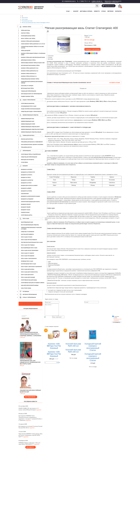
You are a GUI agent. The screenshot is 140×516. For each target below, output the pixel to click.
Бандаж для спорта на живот (29, 185)
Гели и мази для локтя (27, 274)
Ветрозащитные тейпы (27, 88)
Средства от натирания (27, 231)
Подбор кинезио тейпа (27, 96)
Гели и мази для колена (27, 269)
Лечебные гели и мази (27, 261)
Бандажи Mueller (26, 204)
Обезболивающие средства (30, 115)
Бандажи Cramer (25, 207)
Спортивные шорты (26, 215)
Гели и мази (26, 218)
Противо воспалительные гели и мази (32, 242)
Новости (97, 11)
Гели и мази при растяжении (29, 239)
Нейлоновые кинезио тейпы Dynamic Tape (32, 62)
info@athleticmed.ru (70, 1)
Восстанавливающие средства (30, 225)
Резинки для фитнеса (27, 139)
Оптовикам (26, 291)
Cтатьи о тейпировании (29, 297)
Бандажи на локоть (26, 174)
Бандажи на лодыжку (27, 199)
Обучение (110, 11)
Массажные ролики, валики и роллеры (32, 144)
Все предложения (30, 397)
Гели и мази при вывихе (27, 255)
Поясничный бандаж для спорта (30, 201)
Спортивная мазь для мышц (29, 280)
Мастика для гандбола (27, 234)
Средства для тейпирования (29, 157)
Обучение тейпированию (30, 294)
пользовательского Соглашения (117, 319)
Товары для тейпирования (28, 91)
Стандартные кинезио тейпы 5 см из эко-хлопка (32, 47)
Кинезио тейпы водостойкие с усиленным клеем (33, 54)
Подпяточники (25, 212)
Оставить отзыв (114, 82)
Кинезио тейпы (27, 26)
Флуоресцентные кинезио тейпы (30, 65)
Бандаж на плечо (26, 177)
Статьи (103, 11)
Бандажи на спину (26, 182)
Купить (58, 362)
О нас (68, 11)
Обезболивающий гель (27, 118)
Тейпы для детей (25, 50)
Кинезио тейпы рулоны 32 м (29, 76)
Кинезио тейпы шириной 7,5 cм (29, 68)
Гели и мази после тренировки (29, 250)
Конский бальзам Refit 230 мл (73, 344)
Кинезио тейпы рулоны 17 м (28, 73)
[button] (71, 11)
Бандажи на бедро (26, 188)
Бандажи (25, 165)
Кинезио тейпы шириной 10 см (29, 71)
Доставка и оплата (86, 11)
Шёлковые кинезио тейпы (28, 60)
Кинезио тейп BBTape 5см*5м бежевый (54, 345)
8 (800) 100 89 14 (97, 1)
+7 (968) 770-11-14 (84, 1)
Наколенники (25, 193)
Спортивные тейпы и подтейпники (31, 154)
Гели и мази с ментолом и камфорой (31, 266)
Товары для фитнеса (28, 135)
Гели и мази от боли (26, 237)
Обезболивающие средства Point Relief (32, 129)
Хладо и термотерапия (29, 100)
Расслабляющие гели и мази (29, 247)
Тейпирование (27, 150)
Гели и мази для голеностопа (29, 272)
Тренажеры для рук (26, 147)
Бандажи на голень (26, 191)
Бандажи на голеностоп (28, 172)
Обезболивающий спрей (28, 124)
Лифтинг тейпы (25, 33)
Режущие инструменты (27, 159)
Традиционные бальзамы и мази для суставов (31, 228)
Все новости (30, 447)
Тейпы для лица (25, 30)
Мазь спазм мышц (26, 288)
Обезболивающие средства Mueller (31, 132)
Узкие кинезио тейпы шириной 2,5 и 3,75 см (33, 44)
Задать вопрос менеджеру (31, 304)
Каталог (75, 11)
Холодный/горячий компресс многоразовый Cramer (93, 346)
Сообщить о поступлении (92, 49)
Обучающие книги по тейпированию (31, 93)
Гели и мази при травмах (28, 245)
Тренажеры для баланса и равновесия (32, 142)
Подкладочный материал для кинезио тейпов (32, 82)
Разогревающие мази (27, 222)
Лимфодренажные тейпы (28, 36)
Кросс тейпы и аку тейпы (28, 38)
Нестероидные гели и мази (28, 264)
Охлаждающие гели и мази (28, 106)
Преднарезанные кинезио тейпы (30, 79)
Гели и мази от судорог (27, 253)
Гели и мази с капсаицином (29, 258)
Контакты (118, 11)
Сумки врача (24, 162)
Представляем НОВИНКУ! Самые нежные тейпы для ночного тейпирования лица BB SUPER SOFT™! (30, 435)
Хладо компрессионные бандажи (30, 109)
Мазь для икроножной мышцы (29, 285)
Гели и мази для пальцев (28, 277)
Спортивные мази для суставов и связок (32, 282)
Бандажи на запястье (27, 180)
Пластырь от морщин (27, 85)
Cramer (90, 35)
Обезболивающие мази (27, 121)
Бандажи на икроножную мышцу (30, 196)
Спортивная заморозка (27, 103)
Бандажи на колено (26, 169)
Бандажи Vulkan (25, 209)
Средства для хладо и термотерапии (31, 111)
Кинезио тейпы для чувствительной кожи (33, 57)
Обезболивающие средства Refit (30, 126)
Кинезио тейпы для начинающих (30, 41)
